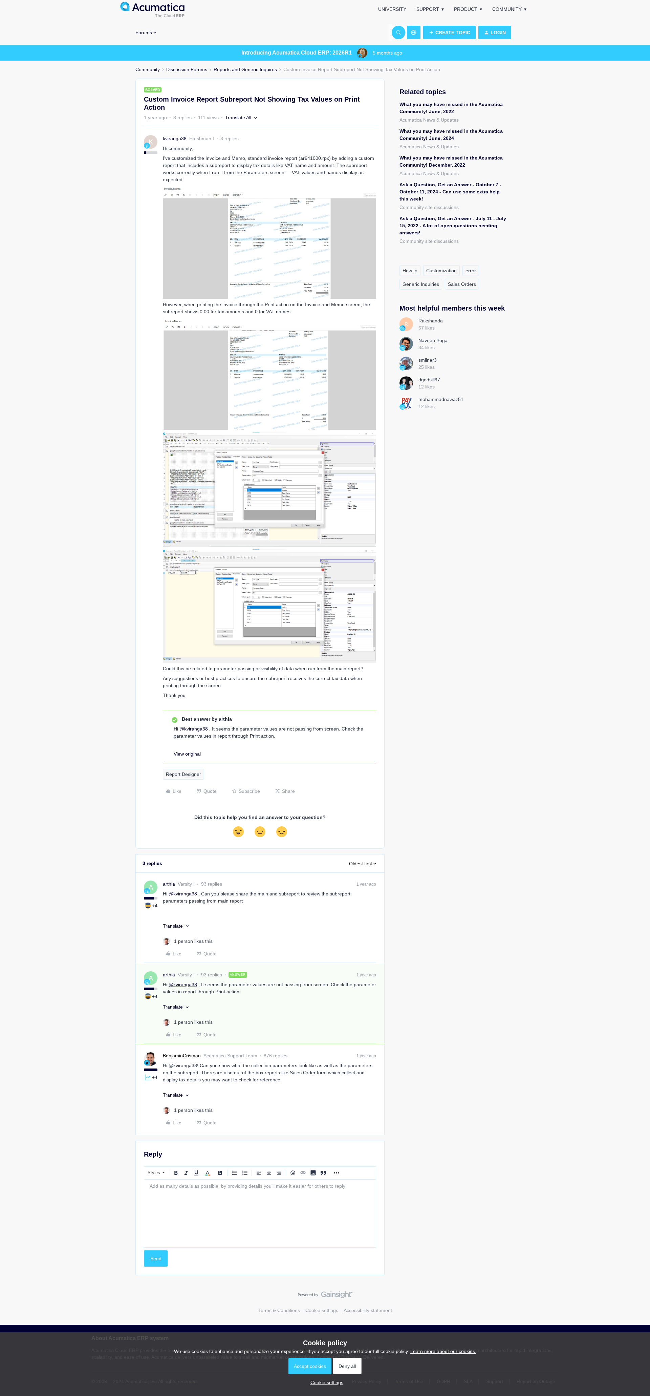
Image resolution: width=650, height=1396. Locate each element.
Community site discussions (429, 207)
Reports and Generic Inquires (245, 69)
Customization (441, 270)
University (392, 9)
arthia (169, 884)
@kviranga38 (193, 729)
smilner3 (427, 360)
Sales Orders (462, 284)
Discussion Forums (186, 69)
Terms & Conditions (279, 1310)
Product (465, 9)
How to (410, 270)
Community (507, 9)
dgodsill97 (429, 379)
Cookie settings (321, 1310)
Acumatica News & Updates (429, 120)
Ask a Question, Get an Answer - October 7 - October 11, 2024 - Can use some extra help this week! (450, 192)
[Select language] (413, 32)
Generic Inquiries (421, 284)
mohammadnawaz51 (440, 399)
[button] (449, 32)
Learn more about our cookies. (443, 1351)
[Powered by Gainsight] (325, 1296)
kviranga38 (175, 138)
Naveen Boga (433, 340)
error (470, 270)
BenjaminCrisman (182, 1055)
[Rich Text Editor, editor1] (260, 1213)
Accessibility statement (368, 1310)
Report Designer (183, 774)
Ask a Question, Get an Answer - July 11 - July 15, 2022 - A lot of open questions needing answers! (452, 225)
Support (427, 9)
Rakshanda (430, 320)
